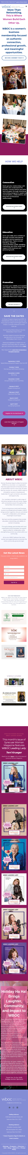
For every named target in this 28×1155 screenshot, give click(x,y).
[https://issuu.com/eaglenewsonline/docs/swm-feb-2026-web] (14, 854)
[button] (26, 6)
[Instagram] (13, 1107)
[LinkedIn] (17, 1107)
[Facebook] (9, 1107)
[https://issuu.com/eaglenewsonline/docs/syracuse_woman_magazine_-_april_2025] (14, 924)
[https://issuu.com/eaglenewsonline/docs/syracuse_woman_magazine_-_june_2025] (14, 958)
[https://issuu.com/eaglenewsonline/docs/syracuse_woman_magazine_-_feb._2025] (14, 820)
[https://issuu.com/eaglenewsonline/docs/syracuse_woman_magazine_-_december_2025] (14, 889)
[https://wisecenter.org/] (14, 634)
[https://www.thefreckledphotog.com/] (14, 681)
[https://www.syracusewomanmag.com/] (14, 652)
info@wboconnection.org (14, 1103)
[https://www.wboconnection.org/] (13, 6)
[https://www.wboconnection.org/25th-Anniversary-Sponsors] (14, 698)
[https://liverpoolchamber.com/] (14, 617)
